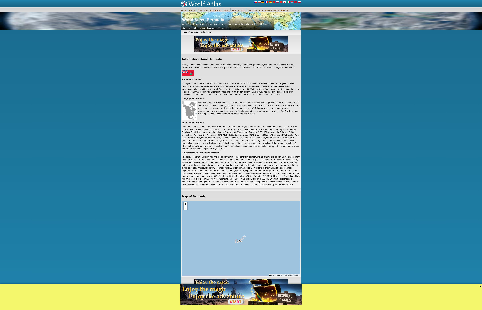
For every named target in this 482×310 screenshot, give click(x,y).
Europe (192, 10)
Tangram (277, 275)
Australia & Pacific (213, 10)
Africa (226, 10)
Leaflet (271, 275)
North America (238, 10)
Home (183, 10)
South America (272, 10)
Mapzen (296, 275)
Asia (200, 10)
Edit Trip (285, 10)
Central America (255, 10)
